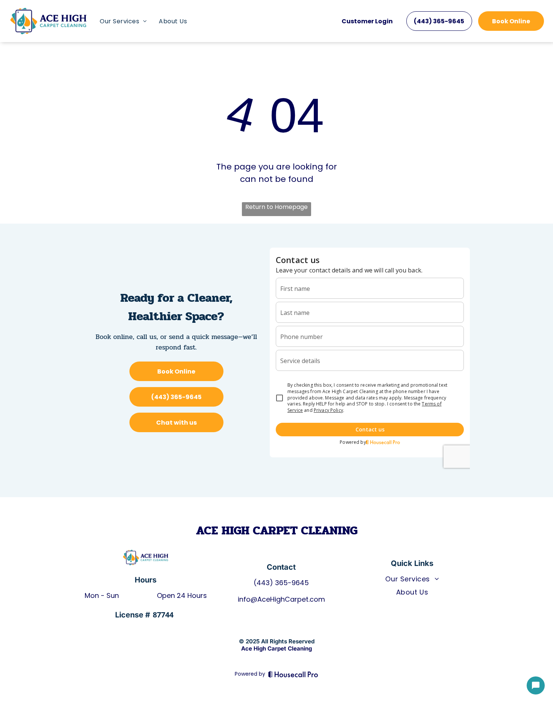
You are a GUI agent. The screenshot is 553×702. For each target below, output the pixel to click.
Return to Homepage (276, 207)
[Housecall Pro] (293, 674)
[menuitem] (123, 21)
